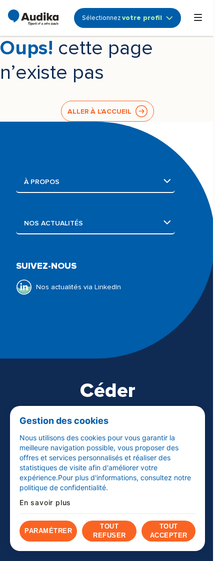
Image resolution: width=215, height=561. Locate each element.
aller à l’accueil (100, 111)
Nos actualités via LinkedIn (78, 287)
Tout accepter (169, 531)
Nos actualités (99, 223)
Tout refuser (109, 531)
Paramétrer (48, 531)
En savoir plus (45, 503)
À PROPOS (99, 182)
